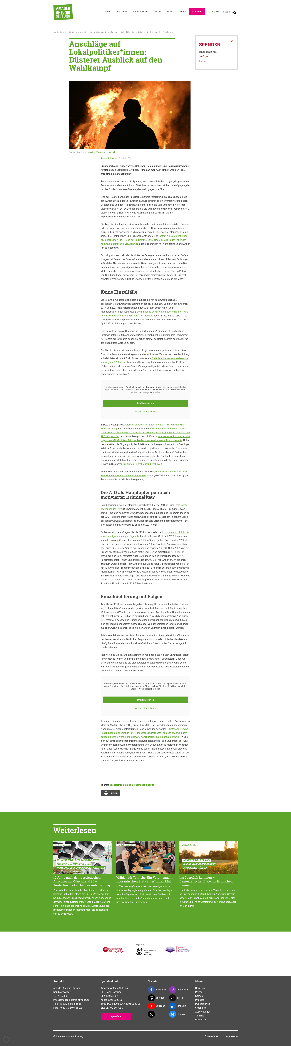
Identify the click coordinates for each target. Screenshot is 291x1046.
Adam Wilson (96, 152)
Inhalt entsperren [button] (145, 403)
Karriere (171, 11)
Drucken (113, 793)
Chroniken (200, 1007)
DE (212, 11)
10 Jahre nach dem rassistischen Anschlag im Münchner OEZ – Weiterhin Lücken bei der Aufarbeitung (81, 881)
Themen (108, 11)
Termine (199, 1015)
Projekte (199, 999)
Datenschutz (211, 1036)
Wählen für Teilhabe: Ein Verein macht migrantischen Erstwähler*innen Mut (144, 879)
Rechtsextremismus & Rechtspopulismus (83, 32)
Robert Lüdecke (109, 158)
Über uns (157, 11)
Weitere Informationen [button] (145, 411)
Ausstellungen (202, 1011)
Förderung (122, 11)
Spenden (197, 11)
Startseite (57, 32)
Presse (183, 11)
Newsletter (200, 1019)
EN (217, 11)
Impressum (232, 1036)
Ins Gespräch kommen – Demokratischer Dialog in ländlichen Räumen (206, 881)
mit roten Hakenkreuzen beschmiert (143, 464)
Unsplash (111, 152)
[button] (6, 1039)
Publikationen (140, 11)
